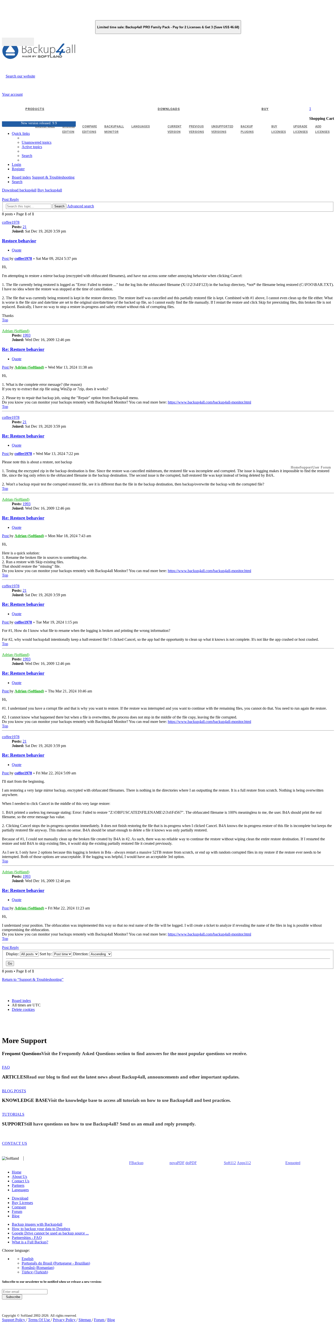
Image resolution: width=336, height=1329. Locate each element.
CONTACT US (14, 1143)
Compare (19, 1207)
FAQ (6, 1067)
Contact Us (20, 1181)
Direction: (81, 954)
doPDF (191, 1163)
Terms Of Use (39, 1320)
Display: (13, 954)
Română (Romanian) (38, 1268)
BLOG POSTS (14, 1091)
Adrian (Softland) (15, 331)
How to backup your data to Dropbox (41, 1229)
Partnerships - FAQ (27, 1237)
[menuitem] (32, 147)
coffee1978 (10, 222)
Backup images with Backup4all (37, 1224)
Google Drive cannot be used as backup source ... (50, 1233)
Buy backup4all (49, 190)
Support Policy (14, 1320)
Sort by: (46, 954)
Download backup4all (19, 190)
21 (25, 227)
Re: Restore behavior (23, 349)
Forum (17, 1211)
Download (20, 1198)
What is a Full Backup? (30, 1242)
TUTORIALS (13, 1114)
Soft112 (230, 1163)
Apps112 (244, 1163)
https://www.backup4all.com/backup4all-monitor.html (209, 402)
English (27, 1259)
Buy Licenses (22, 1203)
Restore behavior (19, 240)
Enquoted (292, 1163)
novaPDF (176, 1163)
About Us (19, 1176)
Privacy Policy (64, 1320)
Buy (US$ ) (18, 42)
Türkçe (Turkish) (35, 1272)
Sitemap (85, 1320)
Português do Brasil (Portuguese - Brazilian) (56, 1263)
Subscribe (12, 1297)
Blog (15, 1216)
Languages (20, 1190)
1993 (27, 335)
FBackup (136, 1163)
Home (16, 1172)
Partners (18, 1185)
